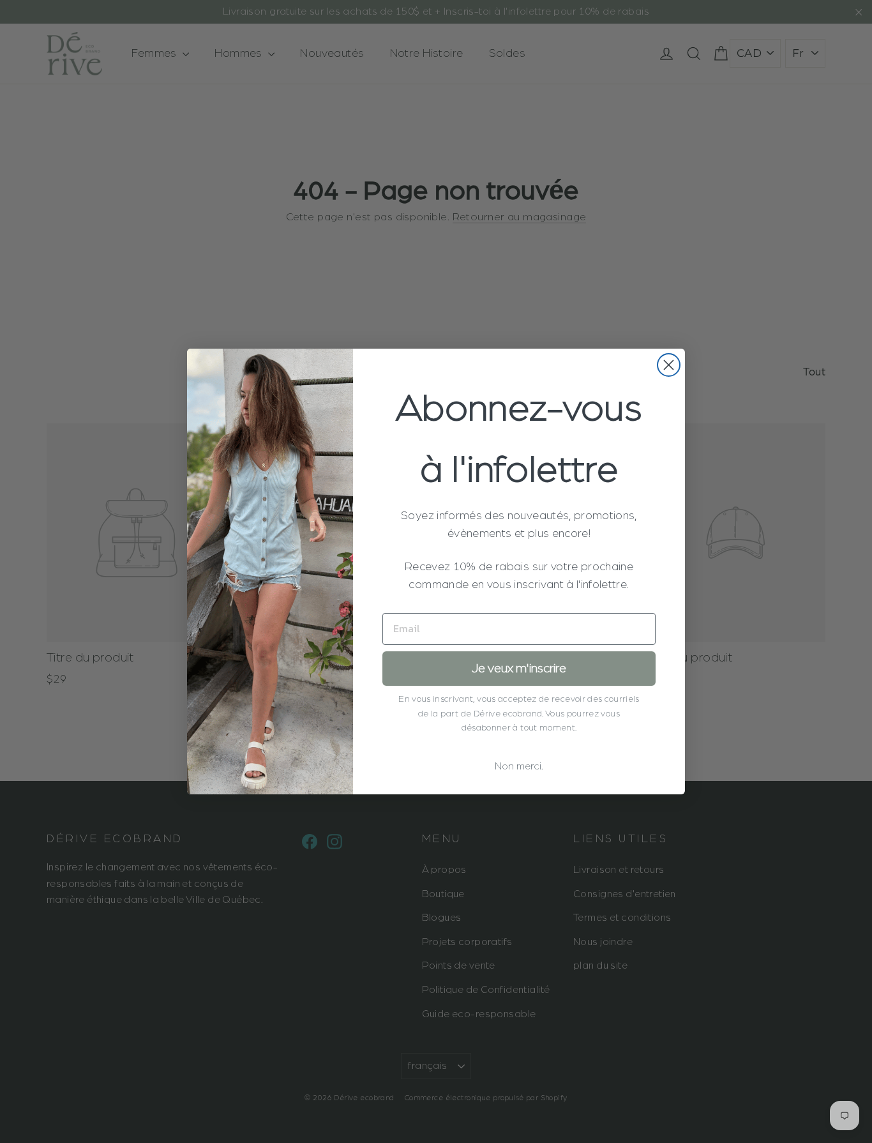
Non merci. (519, 766)
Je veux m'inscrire (519, 668)
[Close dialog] (669, 365)
